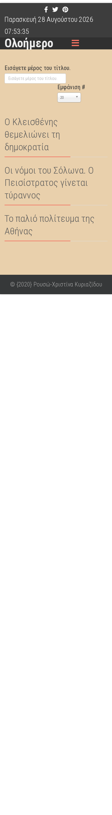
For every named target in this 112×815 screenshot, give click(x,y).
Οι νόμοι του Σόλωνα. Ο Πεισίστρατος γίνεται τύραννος (49, 183)
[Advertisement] (56, 553)
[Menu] (75, 43)
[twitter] (55, 9)
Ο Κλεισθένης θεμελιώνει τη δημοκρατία (32, 134)
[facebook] (46, 9)
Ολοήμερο (28, 43)
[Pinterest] (65, 9)
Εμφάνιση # (71, 87)
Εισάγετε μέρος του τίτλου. (38, 68)
